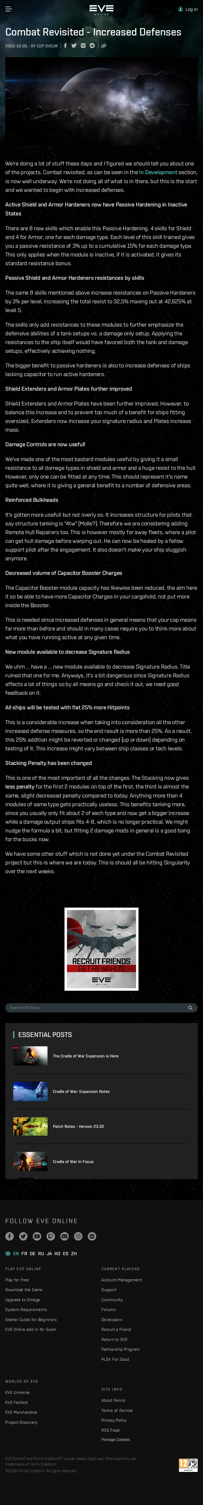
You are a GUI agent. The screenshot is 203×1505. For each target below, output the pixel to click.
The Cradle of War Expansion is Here (85, 1055)
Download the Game (24, 1289)
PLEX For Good (115, 1359)
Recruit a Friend (116, 1329)
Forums (109, 1309)
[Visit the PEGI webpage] (188, 1465)
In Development (158, 172)
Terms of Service (117, 1410)
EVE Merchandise (21, 1412)
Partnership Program (121, 1349)
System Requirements (26, 1309)
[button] (188, 9)
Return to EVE (115, 1339)
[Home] (101, 13)
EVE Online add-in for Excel (30, 1329)
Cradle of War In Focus (73, 1161)
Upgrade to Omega (22, 1299)
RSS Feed (111, 1430)
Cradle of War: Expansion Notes (81, 1091)
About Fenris (113, 1400)
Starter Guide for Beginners (31, 1319)
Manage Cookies (116, 1439)
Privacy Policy (114, 1420)
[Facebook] (9, 1236)
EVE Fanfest (16, 1402)
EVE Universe (17, 1392)
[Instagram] (78, 1236)
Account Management (122, 1280)
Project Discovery (21, 1422)
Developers (112, 1319)
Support (109, 1289)
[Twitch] (51, 1236)
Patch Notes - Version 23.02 (78, 1126)
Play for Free (17, 1280)
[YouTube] (37, 1236)
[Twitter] (23, 1236)
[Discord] (64, 1236)
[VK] (92, 1236)
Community (112, 1299)
